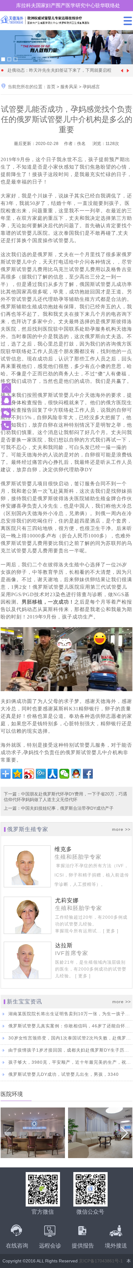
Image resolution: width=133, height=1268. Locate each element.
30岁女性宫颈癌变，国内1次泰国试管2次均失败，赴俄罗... (69, 1037)
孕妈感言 (91, 86)
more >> (121, 829)
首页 (51, 86)
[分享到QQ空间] (17, 774)
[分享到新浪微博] (29, 774)
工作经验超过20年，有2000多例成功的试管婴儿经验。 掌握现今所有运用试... (91, 924)
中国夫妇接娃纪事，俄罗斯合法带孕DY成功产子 (67, 808)
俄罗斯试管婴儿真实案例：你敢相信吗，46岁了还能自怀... (69, 1025)
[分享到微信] (64, 774)
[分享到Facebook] (88, 774)
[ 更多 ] (109, 930)
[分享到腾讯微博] (41, 774)
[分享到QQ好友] (76, 774)
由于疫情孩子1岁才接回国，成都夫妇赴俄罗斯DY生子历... (68, 1050)
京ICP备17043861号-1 (101, 1260)
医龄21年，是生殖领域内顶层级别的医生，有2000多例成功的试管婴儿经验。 (91, 969)
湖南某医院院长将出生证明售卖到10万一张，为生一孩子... (69, 1013)
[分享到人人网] (53, 774)
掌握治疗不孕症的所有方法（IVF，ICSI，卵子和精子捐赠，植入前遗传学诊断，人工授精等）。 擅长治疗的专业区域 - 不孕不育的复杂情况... (91, 884)
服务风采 (69, 86)
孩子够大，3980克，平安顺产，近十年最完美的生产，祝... (69, 1062)
